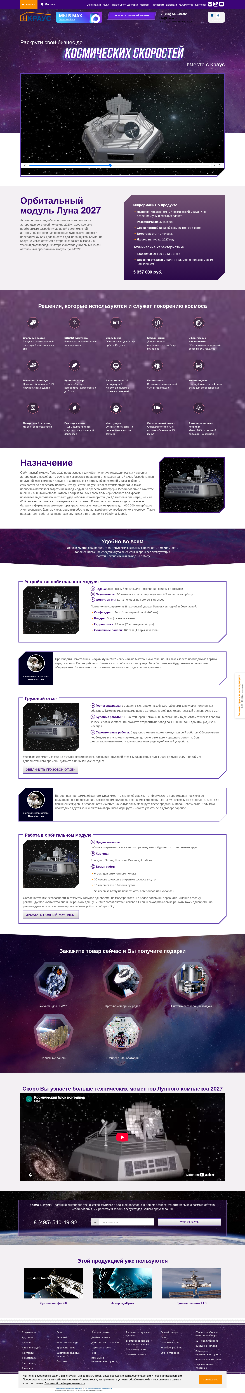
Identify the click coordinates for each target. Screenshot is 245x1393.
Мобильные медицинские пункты (104, 1360)
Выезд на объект (206, 1346)
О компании (94, 4)
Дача (163, 1337)
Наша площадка (31, 1347)
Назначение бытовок (208, 1359)
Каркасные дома (101, 1347)
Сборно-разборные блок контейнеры (206, 1334)
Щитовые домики (136, 1354)
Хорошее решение (171, 1347)
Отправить (189, 1222)
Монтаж (144, 4)
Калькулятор (186, 4)
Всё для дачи (100, 1332)
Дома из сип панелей (105, 1342)
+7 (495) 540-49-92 (173, 14)
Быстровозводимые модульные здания (137, 1343)
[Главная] (35, 16)
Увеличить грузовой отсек (50, 769)
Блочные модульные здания (138, 1334)
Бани (59, 1332)
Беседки (62, 1337)
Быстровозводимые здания (68, 1355)
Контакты (200, 4)
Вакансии (171, 4)
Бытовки (62, 1361)
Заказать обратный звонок (132, 15)
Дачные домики (100, 1337)
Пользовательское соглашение (68, 1388)
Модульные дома (136, 1349)
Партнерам (157, 4)
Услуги (106, 4)
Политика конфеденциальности (98, 1388)
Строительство (170, 1342)
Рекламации (29, 1358)
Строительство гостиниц (204, 1366)
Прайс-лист (119, 4)
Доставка (132, 4)
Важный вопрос (170, 1332)
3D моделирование (206, 1341)
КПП (93, 1353)
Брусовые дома (66, 1347)
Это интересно (170, 1353)
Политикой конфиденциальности (64, 1383)
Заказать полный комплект (51, 914)
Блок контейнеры (67, 1342)
